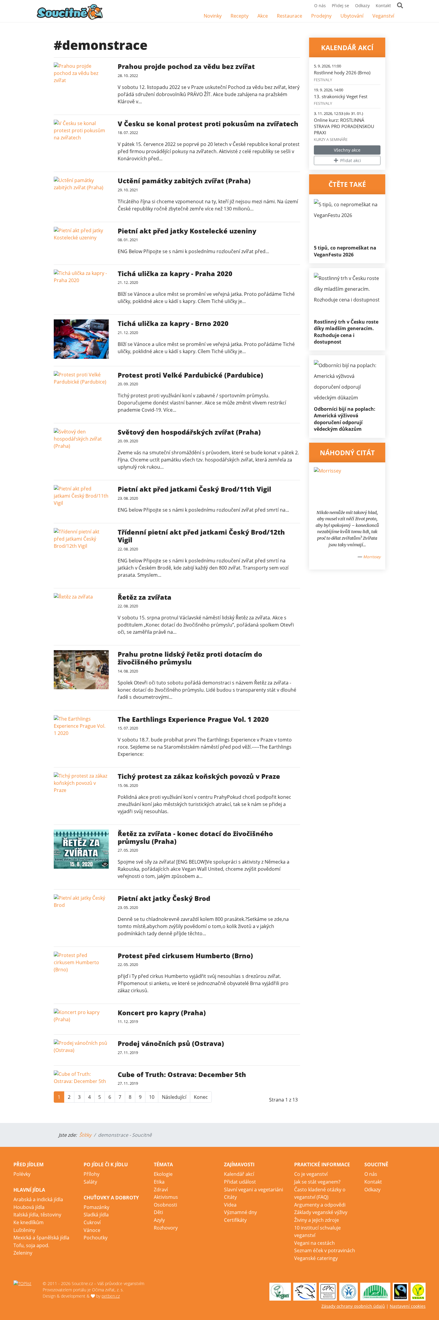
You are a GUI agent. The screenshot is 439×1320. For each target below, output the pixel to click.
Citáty (230, 1197)
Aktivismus (166, 1197)
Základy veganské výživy (320, 1212)
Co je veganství (311, 1174)
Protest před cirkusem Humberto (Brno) (185, 955)
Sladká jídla (96, 1214)
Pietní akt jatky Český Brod (164, 898)
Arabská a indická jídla (38, 1199)
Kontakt (383, 5)
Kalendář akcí (239, 1174)
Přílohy (91, 1174)
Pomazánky (96, 1207)
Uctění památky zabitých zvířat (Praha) (184, 180)
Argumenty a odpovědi (320, 1204)
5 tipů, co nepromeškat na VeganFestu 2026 (345, 251)
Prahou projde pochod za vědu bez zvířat (186, 66)
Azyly (159, 1220)
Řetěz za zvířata (144, 597)
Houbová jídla (28, 1207)
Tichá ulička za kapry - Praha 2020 (175, 273)
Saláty (90, 1182)
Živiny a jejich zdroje (316, 1220)
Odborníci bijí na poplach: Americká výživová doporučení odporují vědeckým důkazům (344, 419)
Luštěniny (24, 1230)
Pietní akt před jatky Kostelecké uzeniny (187, 230)
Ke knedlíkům (28, 1222)
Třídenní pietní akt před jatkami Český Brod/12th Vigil (201, 535)
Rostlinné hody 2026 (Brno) (342, 73)
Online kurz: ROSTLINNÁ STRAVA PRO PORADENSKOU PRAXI (344, 126)
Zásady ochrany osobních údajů (353, 1306)
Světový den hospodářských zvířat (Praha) (189, 431)
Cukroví (92, 1222)
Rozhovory (166, 1227)
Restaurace (289, 16)
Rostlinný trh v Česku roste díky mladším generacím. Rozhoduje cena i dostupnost (346, 332)
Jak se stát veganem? (317, 1182)
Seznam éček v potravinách (324, 1250)
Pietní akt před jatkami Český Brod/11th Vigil (194, 488)
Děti (158, 1212)
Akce (262, 16)
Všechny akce (347, 150)
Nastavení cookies (408, 1306)
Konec (201, 1097)
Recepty (239, 16)
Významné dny (240, 1212)
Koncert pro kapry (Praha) (162, 1012)
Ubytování (351, 16)
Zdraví (161, 1189)
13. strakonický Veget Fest (340, 96)
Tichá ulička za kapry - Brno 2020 (173, 323)
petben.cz (111, 1296)
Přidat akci (350, 160)
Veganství (383, 16)
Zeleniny (22, 1253)
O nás (320, 5)
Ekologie (163, 1174)
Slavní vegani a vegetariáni (253, 1189)
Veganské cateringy (316, 1258)
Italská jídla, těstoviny (37, 1214)
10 (151, 1097)
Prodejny (321, 16)
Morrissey (371, 556)
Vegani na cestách (314, 1243)
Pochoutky (96, 1237)
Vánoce (92, 1230)
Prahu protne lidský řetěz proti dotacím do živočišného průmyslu (190, 658)
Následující (174, 1097)
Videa (230, 1204)
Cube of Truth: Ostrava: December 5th (182, 1074)
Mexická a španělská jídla (41, 1237)
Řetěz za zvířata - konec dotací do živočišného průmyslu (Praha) (195, 837)
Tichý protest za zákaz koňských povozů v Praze (199, 776)
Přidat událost (240, 1182)
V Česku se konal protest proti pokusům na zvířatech (208, 123)
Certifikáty (235, 1220)
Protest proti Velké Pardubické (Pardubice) (190, 374)
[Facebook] (403, 16)
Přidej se (340, 5)
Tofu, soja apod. (31, 1245)
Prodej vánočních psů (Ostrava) (171, 1043)
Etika (159, 1182)
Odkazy (362, 5)
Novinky (213, 16)
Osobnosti (165, 1204)
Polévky (21, 1174)
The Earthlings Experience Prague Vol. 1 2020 (193, 719)
